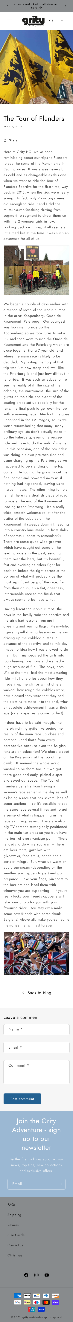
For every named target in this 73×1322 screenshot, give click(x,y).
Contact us (15, 1245)
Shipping (14, 1214)
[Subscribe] (60, 1184)
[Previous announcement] (8, 6)
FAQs (11, 1204)
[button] (9, 21)
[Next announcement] (65, 6)
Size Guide (16, 1234)
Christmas (14, 1255)
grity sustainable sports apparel (42, 1317)
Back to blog (39, 993)
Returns (13, 1225)
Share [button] (13, 140)
